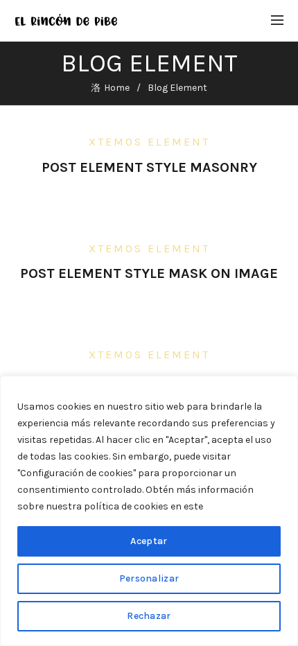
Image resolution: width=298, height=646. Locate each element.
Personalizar (149, 578)
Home (117, 88)
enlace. (220, 506)
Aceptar (148, 541)
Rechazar (148, 616)
